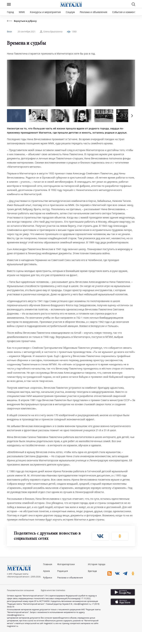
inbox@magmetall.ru (82, 604)
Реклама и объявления (93, 12)
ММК (22, 12)
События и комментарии (127, 12)
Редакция (62, 571)
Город (10, 12)
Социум (70, 12)
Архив (46, 571)
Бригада (92, 571)
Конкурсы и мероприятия (45, 12)
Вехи (9, 31)
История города (96, 564)
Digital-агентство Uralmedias (53, 590)
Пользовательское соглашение (20, 590)
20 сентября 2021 (27, 31)
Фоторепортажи (66, 564)
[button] (131, 115)
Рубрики (47, 577)
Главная (47, 564)
